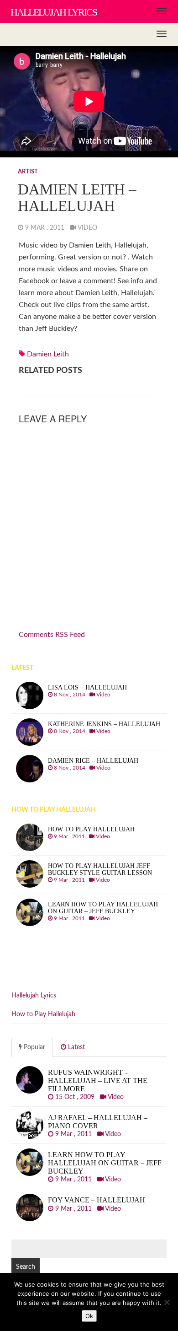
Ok (89, 1316)
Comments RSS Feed (52, 634)
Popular (33, 1047)
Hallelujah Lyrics (33, 995)
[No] (166, 1302)
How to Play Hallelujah (43, 1014)
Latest (75, 1047)
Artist (28, 172)
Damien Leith (48, 354)
